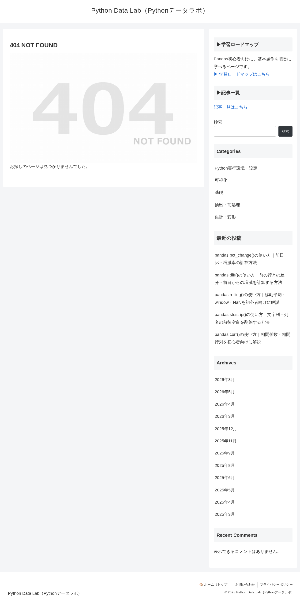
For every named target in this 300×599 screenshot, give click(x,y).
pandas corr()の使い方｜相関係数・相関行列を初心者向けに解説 (252, 338)
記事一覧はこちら (231, 107)
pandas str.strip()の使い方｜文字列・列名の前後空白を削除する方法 (251, 318)
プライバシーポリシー (276, 584)
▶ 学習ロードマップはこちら (242, 74)
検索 (218, 122)
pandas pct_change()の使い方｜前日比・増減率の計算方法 (249, 259)
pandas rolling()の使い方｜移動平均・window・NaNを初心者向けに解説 (250, 298)
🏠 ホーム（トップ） (214, 584)
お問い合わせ (245, 584)
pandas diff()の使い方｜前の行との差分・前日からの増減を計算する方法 (250, 279)
